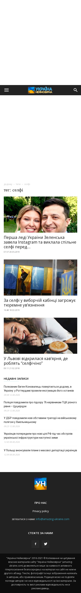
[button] (6, 90)
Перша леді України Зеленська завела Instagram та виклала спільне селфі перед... (40, 242)
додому (8, 184)
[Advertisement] (40, 42)
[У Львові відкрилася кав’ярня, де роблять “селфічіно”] (40, 336)
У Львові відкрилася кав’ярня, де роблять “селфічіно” (36, 361)
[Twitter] (45, 544)
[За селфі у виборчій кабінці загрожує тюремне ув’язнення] (40, 277)
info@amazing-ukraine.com (52, 519)
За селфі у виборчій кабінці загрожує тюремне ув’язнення (40, 303)
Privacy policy (40, 511)
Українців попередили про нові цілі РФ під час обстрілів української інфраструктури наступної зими (38, 435)
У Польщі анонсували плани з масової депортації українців (40, 450)
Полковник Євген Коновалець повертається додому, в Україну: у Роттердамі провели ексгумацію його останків (39, 388)
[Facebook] (35, 544)
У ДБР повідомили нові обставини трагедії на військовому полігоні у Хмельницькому (40, 419)
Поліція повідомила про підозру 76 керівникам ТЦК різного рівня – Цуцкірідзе (40, 404)
